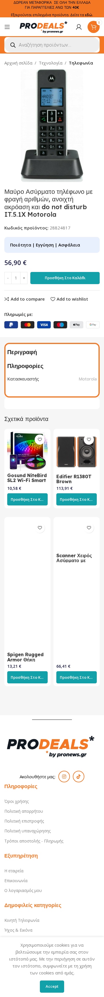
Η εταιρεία (13, 870)
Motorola (88, 379)
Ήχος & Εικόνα (18, 930)
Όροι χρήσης (16, 801)
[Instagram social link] (64, 776)
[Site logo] (44, 26)
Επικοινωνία (15, 880)
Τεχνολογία (50, 63)
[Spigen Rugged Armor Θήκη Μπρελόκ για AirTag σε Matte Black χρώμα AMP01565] (27, 585)
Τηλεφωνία (81, 63)
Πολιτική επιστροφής (24, 821)
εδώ (88, 14)
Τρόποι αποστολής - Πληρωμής (33, 841)
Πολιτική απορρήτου (23, 811)
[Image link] (52, 745)
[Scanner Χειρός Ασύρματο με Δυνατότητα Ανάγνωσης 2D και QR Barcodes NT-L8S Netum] (76, 535)
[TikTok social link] (78, 776)
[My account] (79, 27)
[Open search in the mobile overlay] (52, 45)
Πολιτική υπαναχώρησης (27, 831)
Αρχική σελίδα (18, 63)
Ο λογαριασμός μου (23, 890)
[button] (27, 499)
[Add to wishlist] (40, 440)
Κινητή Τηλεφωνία (21, 920)
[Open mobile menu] (7, 27)
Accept (52, 986)
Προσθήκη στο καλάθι (65, 277)
